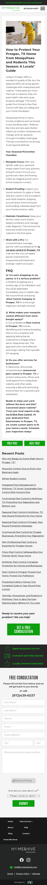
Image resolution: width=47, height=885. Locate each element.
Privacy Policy (22, 874)
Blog (10, 834)
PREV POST (12, 443)
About (10, 827)
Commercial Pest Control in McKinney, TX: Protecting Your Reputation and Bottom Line (22, 502)
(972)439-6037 (31, 8)
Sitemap (36, 874)
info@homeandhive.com (25, 867)
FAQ (26, 827)
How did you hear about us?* (23, 791)
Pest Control (25, 821)
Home (10, 821)
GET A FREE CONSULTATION (23, 629)
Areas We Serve (10, 840)
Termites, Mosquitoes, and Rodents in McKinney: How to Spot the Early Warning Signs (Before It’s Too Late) (22, 599)
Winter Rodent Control (14, 478)
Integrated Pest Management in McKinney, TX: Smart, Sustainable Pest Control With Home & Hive (22, 489)
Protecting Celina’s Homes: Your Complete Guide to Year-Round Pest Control (21, 586)
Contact (26, 834)
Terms (10, 874)
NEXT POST (35, 443)
